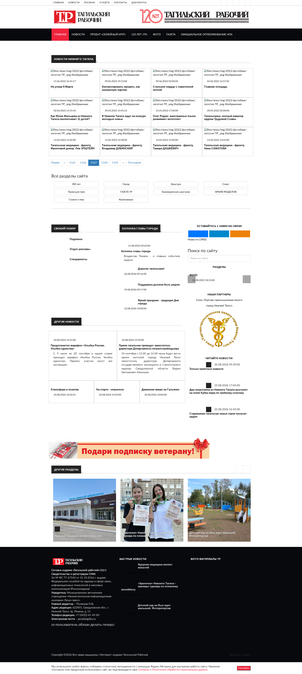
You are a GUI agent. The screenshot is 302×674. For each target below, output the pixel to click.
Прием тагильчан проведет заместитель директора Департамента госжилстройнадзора (149, 347)
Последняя (134, 162)
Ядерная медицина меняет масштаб (78, 535)
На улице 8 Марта (62, 86)
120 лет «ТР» (139, 34)
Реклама (89, 3)
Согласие (143, 669)
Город (126, 184)
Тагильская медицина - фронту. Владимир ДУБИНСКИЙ (122, 147)
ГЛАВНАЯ (60, 34)
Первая (55, 162)
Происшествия (76, 192)
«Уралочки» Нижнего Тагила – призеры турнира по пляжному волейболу (147, 534)
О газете (104, 3)
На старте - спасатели (110, 389)
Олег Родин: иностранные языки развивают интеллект (174, 118)
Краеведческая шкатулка (176, 192)
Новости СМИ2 (197, 239)
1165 (72, 162)
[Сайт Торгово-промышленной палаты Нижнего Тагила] (219, 329)
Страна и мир (76, 199)
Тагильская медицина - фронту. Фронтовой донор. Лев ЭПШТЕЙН (73, 147)
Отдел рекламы (80, 249)
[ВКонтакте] (235, 2)
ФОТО (157, 34)
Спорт (225, 184)
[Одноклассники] (247, 2)
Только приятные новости (206, 368)
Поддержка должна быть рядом (159, 284)
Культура (176, 184)
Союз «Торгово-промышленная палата (219, 300)
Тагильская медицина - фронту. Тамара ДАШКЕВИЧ (173, 147)
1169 (115, 162)
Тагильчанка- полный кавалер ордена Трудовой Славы (223, 118)
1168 (104, 162)
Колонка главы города (135, 251)
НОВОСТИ (78, 34)
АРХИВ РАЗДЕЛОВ (225, 192)
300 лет (76, 184)
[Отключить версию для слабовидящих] (229, 2)
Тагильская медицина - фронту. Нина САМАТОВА (224, 147)
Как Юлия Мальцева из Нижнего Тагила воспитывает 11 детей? (71, 118)
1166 (83, 162)
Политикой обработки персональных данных (179, 669)
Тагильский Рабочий (135, 655)
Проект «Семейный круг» (108, 34)
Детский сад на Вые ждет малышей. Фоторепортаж (154, 607)
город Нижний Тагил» (219, 305)
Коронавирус (126, 199)
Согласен (243, 668)
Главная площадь (215, 86)
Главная (58, 3)
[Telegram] (241, 2)
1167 (94, 162)
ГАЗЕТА (170, 34)
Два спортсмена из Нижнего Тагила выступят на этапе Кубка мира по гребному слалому (218, 391)
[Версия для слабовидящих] (223, 2)
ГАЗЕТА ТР (126, 192)
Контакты (120, 3)
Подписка (76, 239)
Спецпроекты (78, 259)
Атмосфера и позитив (65, 389)
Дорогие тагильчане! (151, 268)
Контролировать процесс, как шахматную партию (121, 88)
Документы (139, 3)
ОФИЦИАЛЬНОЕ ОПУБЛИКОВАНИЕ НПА (206, 34)
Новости (74, 3)
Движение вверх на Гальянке (160, 389)
